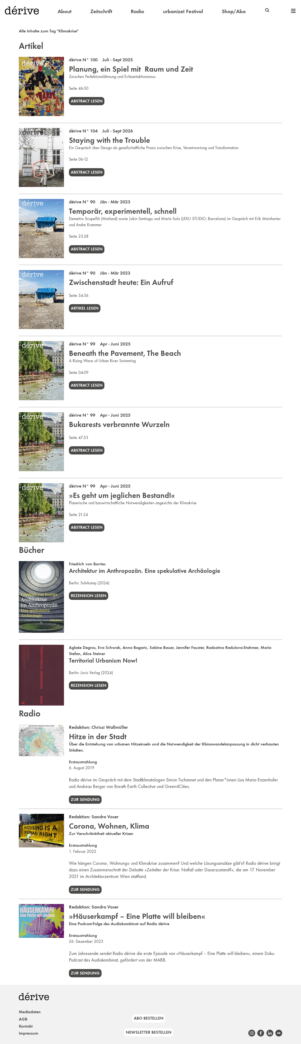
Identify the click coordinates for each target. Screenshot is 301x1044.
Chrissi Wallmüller (109, 727)
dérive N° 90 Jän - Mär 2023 (99, 202)
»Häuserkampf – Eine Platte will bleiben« (137, 916)
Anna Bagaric (135, 647)
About (64, 11)
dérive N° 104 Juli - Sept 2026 (101, 131)
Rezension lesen (88, 595)
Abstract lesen (87, 101)
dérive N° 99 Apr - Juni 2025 (100, 344)
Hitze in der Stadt (98, 736)
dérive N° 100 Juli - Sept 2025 (101, 59)
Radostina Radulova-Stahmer (232, 647)
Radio (137, 11)
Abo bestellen (148, 1018)
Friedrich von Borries (87, 564)
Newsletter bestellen (148, 1032)
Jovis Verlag (90, 672)
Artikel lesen (85, 308)
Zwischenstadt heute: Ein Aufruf (121, 282)
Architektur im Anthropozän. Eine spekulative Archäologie (144, 570)
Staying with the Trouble (109, 140)
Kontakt (26, 1026)
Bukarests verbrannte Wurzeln (119, 424)
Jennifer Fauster (190, 647)
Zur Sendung (85, 799)
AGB (23, 1019)
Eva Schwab (109, 647)
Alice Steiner (94, 653)
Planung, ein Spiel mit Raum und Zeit (131, 69)
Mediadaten (30, 1011)
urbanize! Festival (183, 11)
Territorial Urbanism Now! (103, 660)
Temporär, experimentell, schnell (123, 211)
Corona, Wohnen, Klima (109, 826)
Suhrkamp (88, 583)
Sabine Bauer (162, 647)
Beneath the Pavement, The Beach (125, 353)
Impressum (28, 1033)
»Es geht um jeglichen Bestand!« (122, 495)
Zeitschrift (101, 11)
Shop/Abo (234, 11)
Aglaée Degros (82, 647)
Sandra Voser (105, 816)
